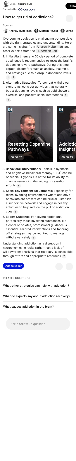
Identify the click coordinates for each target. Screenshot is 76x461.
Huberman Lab (24, 3)
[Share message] (69, 18)
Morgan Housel (48, 30)
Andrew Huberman (20, 30)
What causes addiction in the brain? (28, 306)
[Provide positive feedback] (59, 266)
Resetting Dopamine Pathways (29, 146)
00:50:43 (67, 157)
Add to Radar (13, 265)
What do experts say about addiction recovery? (36, 296)
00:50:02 (16, 157)
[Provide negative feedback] (69, 266)
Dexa (12, 3)
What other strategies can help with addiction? (36, 285)
